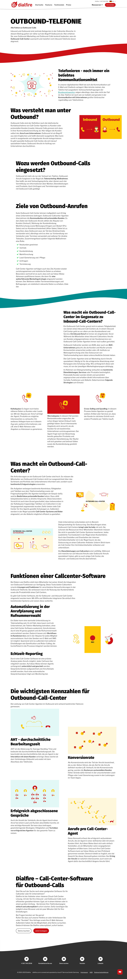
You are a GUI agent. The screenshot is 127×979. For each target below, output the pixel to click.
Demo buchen (24, 931)
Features (48, 5)
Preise (68, 5)
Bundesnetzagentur (66, 92)
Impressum (84, 972)
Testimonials (59, 5)
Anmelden (110, 5)
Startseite (39, 5)
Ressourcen (96, 5)
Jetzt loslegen (41, 931)
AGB (91, 972)
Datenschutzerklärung (101, 972)
